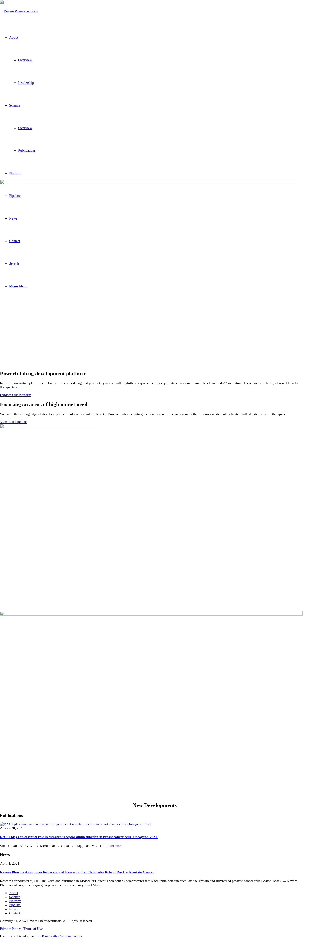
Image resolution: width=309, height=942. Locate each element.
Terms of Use (33, 928)
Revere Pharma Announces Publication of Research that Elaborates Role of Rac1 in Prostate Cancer (77, 872)
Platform (15, 901)
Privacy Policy (10, 928)
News (13, 909)
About (13, 893)
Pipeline (15, 905)
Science (14, 897)
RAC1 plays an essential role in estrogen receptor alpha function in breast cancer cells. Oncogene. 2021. (79, 837)
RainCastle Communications (62, 936)
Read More (114, 846)
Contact (14, 913)
